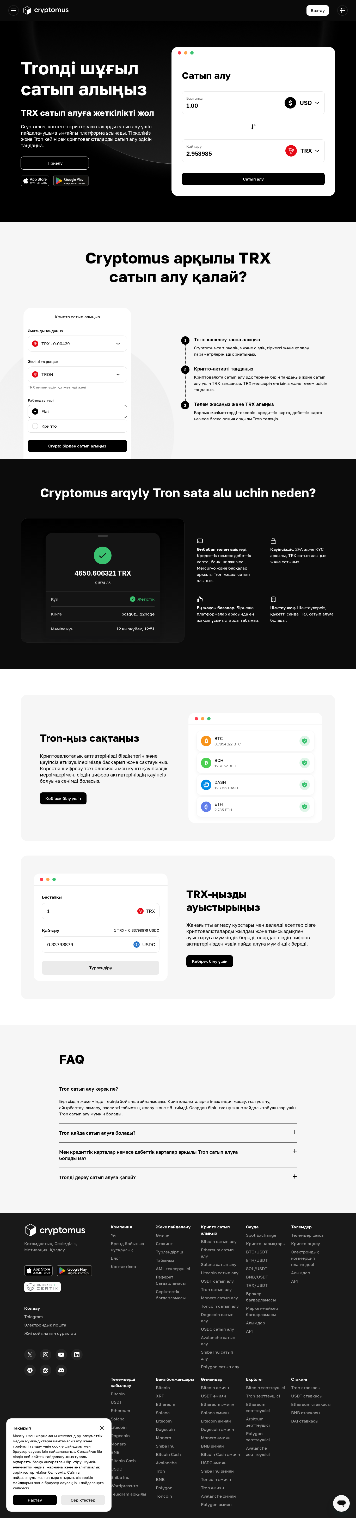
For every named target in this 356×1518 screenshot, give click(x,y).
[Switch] (253, 126)
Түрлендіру (100, 967)
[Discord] (61, 1370)
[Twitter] (30, 1354)
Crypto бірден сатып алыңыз (77, 446)
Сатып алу (253, 179)
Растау (35, 1500)
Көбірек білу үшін (63, 798)
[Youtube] (61, 1354)
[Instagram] (45, 1354)
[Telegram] (30, 1370)
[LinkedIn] (77, 1354)
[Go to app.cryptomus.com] (46, 10)
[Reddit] (45, 1370)
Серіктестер (83, 1500)
